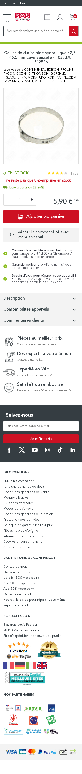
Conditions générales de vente (26, 492)
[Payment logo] (41, 752)
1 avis (74, 173)
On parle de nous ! (17, 594)
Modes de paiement (18, 508)
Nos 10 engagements (19, 583)
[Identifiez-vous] (60, 17)
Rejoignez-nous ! (15, 605)
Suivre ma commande (18, 481)
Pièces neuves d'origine (20, 530)
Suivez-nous (19, 415)
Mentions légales (15, 497)
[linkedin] (73, 452)
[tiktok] (60, 452)
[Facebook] (9, 452)
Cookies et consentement (22, 541)
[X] (22, 452)
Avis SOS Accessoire (18, 588)
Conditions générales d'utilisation (28, 514)
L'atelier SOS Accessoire (21, 577)
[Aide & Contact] (47, 17)
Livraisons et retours (18, 503)
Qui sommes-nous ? (18, 572)
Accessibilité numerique (20, 547)
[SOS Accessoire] (22, 17)
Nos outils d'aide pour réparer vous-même (34, 599)
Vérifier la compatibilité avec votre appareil (43, 234)
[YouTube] (35, 452)
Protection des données (21, 519)
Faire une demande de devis (24, 486)
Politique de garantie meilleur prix (28, 525)
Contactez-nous (15, 566)
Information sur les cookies (23, 536)
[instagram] (47, 452)
